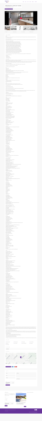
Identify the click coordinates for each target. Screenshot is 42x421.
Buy (25, 1)
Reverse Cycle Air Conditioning (8, 343)
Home (23, 1)
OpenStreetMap (35, 363)
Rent (30, 1)
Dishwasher (31, 343)
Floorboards (7, 344)
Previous (5, 20)
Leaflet (33, 363)
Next (36, 20)
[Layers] (35, 353)
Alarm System (15, 343)
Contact (36, 1)
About (32, 1)
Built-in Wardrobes (24, 343)
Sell (27, 1)
